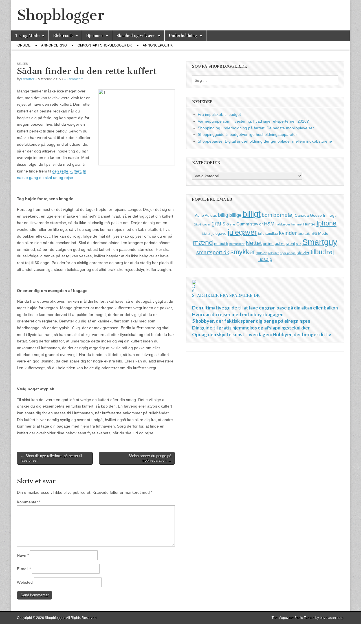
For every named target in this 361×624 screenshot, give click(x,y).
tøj (330, 252)
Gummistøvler (249, 224)
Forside (23, 45)
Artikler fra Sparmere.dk (228, 295)
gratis (218, 223)
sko (298, 243)
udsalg (265, 259)
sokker (261, 253)
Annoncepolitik (158, 45)
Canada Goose (308, 215)
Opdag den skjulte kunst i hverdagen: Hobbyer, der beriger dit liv (261, 334)
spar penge (288, 253)
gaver (206, 224)
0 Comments (73, 79)
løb (314, 233)
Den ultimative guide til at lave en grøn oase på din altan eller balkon (265, 308)
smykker (242, 252)
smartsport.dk (212, 252)
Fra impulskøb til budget (219, 114)
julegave (219, 233)
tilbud (318, 252)
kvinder (288, 233)
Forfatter (27, 79)
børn (267, 215)
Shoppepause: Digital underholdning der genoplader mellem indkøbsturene (265, 141)
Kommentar (28, 502)
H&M (269, 224)
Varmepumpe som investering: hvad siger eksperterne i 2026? (253, 121)
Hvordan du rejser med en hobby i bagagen (237, 314)
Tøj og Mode (27, 35)
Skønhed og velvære (135, 35)
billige (235, 215)
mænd (203, 242)
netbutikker (237, 243)
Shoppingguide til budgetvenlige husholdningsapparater (247, 134)
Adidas (211, 215)
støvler (303, 252)
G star (230, 224)
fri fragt (329, 215)
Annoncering (54, 45)
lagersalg (304, 233)
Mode (323, 233)
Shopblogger (60, 15)
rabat (290, 243)
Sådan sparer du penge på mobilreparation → (149, 458)
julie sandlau (268, 234)
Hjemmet (94, 35)
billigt (252, 213)
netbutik (221, 243)
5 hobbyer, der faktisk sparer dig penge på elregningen (251, 321)
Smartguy (319, 242)
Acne (199, 215)
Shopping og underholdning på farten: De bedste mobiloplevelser (256, 128)
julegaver (242, 232)
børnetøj (283, 215)
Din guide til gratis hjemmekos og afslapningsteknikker (251, 328)
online (268, 243)
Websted (25, 582)
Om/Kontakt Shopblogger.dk (105, 45)
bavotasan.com (331, 618)
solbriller (273, 253)
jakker (206, 233)
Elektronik (63, 35)
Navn (23, 555)
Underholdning (183, 35)
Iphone (326, 223)
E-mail (24, 569)
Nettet (254, 243)
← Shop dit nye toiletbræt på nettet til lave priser (51, 458)
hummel (296, 224)
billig (223, 215)
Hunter (309, 224)
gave (197, 224)
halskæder (283, 224)
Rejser (22, 63)
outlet (280, 243)
